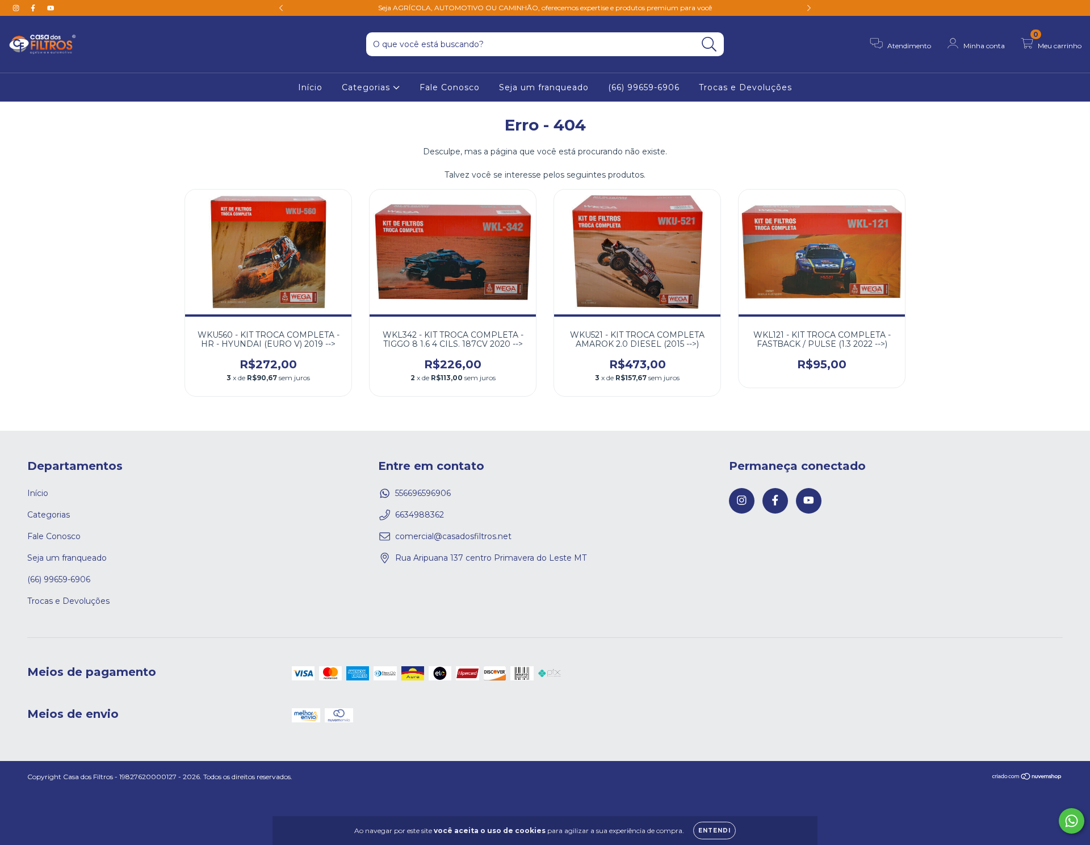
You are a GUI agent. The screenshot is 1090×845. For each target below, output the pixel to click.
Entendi (714, 830)
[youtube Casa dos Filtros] (50, 8)
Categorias (367, 87)
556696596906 (423, 493)
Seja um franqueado (544, 87)
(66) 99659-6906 (644, 87)
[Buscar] (709, 44)
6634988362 (419, 515)
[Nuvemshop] (1027, 777)
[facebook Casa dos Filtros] (34, 8)
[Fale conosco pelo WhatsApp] (1071, 821)
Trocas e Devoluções (745, 87)
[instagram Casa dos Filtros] (17, 8)
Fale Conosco (450, 87)
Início (310, 87)
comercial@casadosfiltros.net (453, 536)
